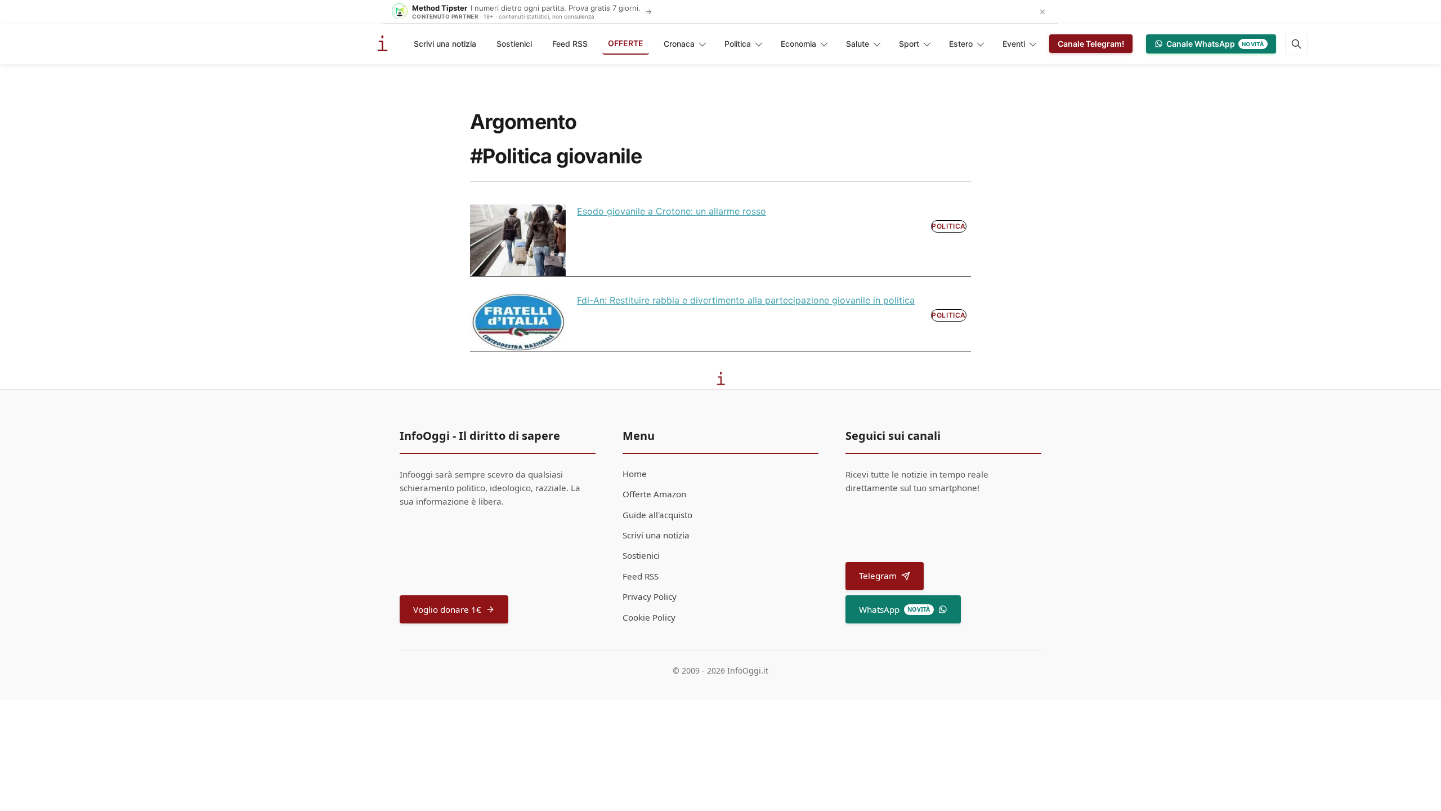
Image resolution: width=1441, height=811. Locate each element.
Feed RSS (570, 43)
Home (635, 473)
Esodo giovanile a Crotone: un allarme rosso (671, 211)
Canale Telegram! (1091, 43)
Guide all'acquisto (657, 514)
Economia (798, 43)
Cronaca (679, 43)
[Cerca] (1296, 44)
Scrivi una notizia (445, 43)
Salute (857, 43)
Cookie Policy (649, 617)
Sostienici (514, 43)
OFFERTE (625, 43)
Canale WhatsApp (1215, 43)
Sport (909, 43)
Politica (737, 43)
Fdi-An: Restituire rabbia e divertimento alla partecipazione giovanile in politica (746, 300)
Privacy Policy (650, 596)
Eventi (1014, 43)
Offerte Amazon (654, 494)
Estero (961, 43)
